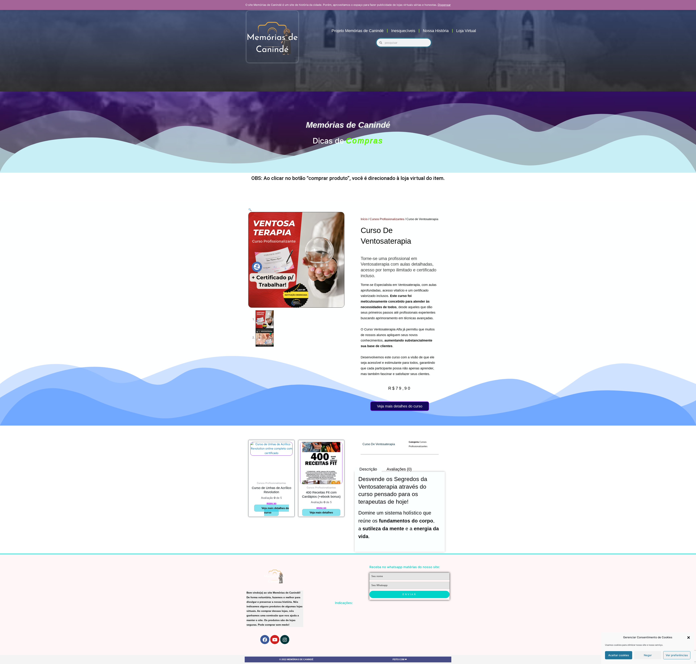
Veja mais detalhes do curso (399, 406)
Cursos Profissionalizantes (387, 219)
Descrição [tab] (368, 469)
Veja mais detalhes (321, 512)
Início (364, 219)
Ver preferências (677, 655)
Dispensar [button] (444, 5)
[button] (688, 637)
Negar (648, 655)
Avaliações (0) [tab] (399, 469)
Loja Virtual (466, 30)
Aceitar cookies (618, 655)
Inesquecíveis (403, 30)
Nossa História (436, 30)
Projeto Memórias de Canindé (358, 30)
